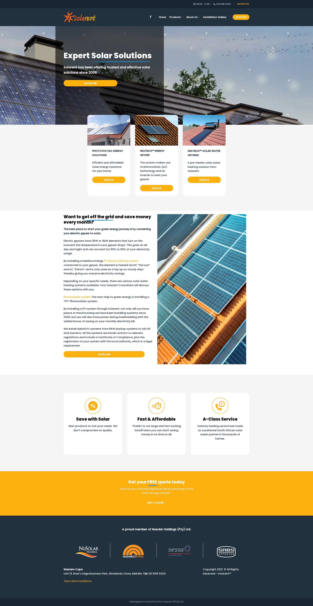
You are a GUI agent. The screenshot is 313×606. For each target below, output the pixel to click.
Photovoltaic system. (78, 297)
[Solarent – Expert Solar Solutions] (80, 17)
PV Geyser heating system (121, 261)
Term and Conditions (78, 581)
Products (175, 17)
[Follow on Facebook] (150, 17)
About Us (191, 17)
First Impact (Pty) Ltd (170, 601)
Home (162, 17)
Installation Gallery (214, 17)
